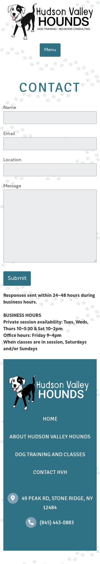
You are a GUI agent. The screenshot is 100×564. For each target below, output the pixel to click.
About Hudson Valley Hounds (50, 436)
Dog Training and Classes (50, 454)
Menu (50, 50)
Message (12, 186)
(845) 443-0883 (57, 522)
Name (9, 108)
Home (50, 419)
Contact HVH (50, 472)
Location (12, 160)
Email (9, 134)
